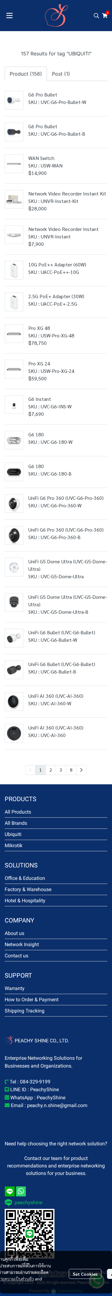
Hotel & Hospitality (25, 901)
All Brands (16, 823)
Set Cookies (85, 1274)
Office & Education (25, 878)
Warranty (15, 988)
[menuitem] (81, 770)
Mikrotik (13, 845)
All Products (18, 812)
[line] (10, 1191)
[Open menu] (9, 15)
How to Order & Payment (31, 1000)
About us (14, 933)
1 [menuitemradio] (40, 769)
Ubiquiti (13, 834)
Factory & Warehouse (28, 889)
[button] (96, 15)
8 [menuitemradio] (71, 769)
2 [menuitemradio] (50, 769)
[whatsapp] (21, 1191)
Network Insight (22, 944)
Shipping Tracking (24, 1011)
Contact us (16, 956)
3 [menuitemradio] (61, 769)
